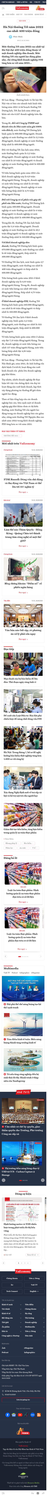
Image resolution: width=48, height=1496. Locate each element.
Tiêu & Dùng (22, 2)
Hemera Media (33, 1480)
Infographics (24, 972)
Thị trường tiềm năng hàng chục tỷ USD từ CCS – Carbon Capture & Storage (20, 1170)
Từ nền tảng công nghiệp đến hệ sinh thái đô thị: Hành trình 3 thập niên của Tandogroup (21, 1076)
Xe (31, 2)
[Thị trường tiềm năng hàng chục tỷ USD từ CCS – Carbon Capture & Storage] (21, 1152)
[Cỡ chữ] (32, 1493)
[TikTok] (26, 1412)
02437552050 (10, 1392)
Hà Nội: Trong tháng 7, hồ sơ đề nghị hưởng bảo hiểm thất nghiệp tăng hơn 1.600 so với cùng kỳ (22, 755)
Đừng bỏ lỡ (10, 858)
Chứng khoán (8, 2)
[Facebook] (7, 1412)
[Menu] (3, 1493)
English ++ (34, 1289)
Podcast (15, 972)
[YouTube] (20, 1412)
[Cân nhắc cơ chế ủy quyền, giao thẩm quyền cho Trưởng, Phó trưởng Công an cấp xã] (23, 1110)
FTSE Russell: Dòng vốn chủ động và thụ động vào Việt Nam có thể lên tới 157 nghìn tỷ (23, 483)
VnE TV (37, 2)
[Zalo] (32, 1412)
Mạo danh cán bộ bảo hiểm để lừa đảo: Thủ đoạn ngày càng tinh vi (21, 680)
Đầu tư (19, 14)
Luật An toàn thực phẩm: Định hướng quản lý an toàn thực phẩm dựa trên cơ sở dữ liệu (23, 893)
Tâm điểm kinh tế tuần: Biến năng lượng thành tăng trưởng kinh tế (22, 1040)
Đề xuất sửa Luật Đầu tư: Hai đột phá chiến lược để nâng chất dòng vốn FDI (23, 717)
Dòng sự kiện (23, 1192)
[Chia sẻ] (43, 1493)
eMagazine (35, 972)
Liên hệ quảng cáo (23, 1397)
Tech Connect (12, 1289)
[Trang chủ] (3, 14)
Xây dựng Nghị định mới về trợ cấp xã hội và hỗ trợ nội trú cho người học (23, 794)
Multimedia (11, 967)
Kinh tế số (39, 14)
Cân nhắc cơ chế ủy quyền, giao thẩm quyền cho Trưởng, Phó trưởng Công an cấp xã (22, 1129)
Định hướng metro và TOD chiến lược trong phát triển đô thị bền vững (20, 1225)
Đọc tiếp (9, 649)
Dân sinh (23, 887)
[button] (19, 955)
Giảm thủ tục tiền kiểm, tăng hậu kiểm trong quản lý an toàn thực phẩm (23, 831)
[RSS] (39, 1412)
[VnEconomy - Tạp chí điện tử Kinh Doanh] (23, 1268)
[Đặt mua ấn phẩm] (40, 7)
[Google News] (38, 1493)
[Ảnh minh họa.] (23, 68)
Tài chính (28, 14)
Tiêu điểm (10, 14)
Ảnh (3, 1345)
